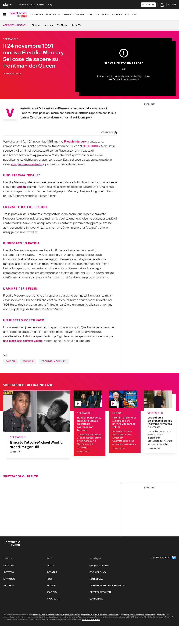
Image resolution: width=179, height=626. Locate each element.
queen (10, 361)
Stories (117, 14)
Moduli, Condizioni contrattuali (47, 614)
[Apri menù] (4, 14)
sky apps (51, 572)
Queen (21, 187)
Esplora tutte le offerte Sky (35, 4)
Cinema (36, 25)
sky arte (8, 585)
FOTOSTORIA (90, 146)
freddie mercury (53, 361)
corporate (96, 598)
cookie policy (98, 572)
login (172, 4)
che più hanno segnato (26, 164)
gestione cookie (99, 565)
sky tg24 (8, 572)
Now (49, 579)
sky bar (51, 585)
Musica (49, 25)
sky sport (9, 565)
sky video (9, 579)
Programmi (53, 598)
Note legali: (95, 558)
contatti (161, 614)
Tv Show (62, 25)
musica (28, 361)
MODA (105, 14)
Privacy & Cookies (71, 614)
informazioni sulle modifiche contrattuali (100, 614)
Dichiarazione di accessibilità (107, 585)
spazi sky (51, 592)
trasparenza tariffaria (134, 614)
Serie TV (76, 25)
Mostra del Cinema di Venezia (65, 14)
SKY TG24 (131, 14)
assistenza (150, 614)
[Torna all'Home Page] (18, 14)
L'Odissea (36, 14)
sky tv (50, 565)
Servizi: (50, 558)
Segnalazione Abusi (91, 619)
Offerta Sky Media (100, 592)
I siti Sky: (7, 558)
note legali (96, 579)
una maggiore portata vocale (22, 341)
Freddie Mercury (75, 141)
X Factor (93, 14)
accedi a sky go (161, 557)
